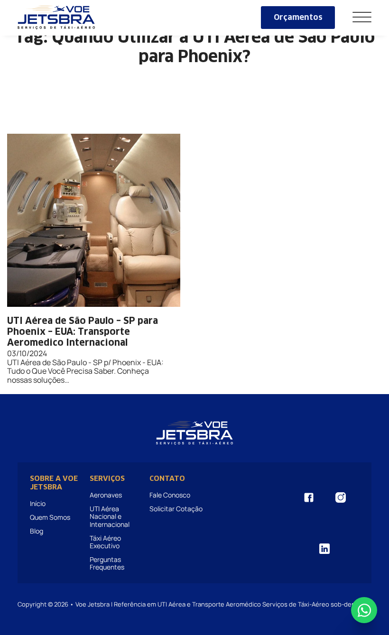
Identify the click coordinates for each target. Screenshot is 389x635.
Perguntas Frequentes (107, 563)
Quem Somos (50, 517)
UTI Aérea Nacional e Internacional (110, 516)
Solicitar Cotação (176, 508)
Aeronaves (106, 494)
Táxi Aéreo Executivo (105, 542)
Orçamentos (298, 17)
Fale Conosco (169, 494)
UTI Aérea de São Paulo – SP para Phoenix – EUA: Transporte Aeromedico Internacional (82, 332)
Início (38, 503)
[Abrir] (361, 18)
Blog (36, 530)
